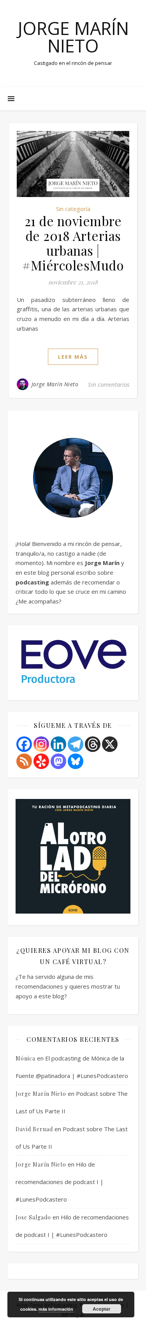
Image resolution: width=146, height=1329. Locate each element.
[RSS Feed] (24, 761)
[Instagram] (41, 744)
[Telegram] (75, 744)
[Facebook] (24, 744)
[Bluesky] (75, 761)
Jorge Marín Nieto (73, 36)
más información (56, 1309)
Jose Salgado (33, 1217)
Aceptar (102, 1308)
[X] (110, 744)
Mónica (25, 1058)
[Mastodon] (58, 761)
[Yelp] (41, 761)
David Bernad (34, 1129)
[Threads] (92, 744)
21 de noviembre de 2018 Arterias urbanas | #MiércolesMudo (73, 243)
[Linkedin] (58, 744)
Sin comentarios (108, 384)
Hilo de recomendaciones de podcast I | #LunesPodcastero (60, 1181)
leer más (73, 356)
